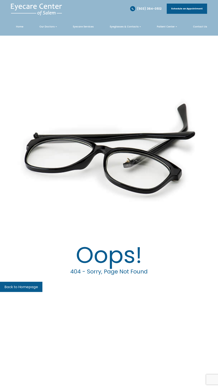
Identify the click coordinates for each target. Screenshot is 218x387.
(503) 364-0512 (149, 8)
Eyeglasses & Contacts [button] (124, 26)
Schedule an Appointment (187, 8)
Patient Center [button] (166, 26)
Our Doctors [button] (47, 26)
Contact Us (200, 26)
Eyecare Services (83, 26)
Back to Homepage (21, 286)
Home (19, 26)
